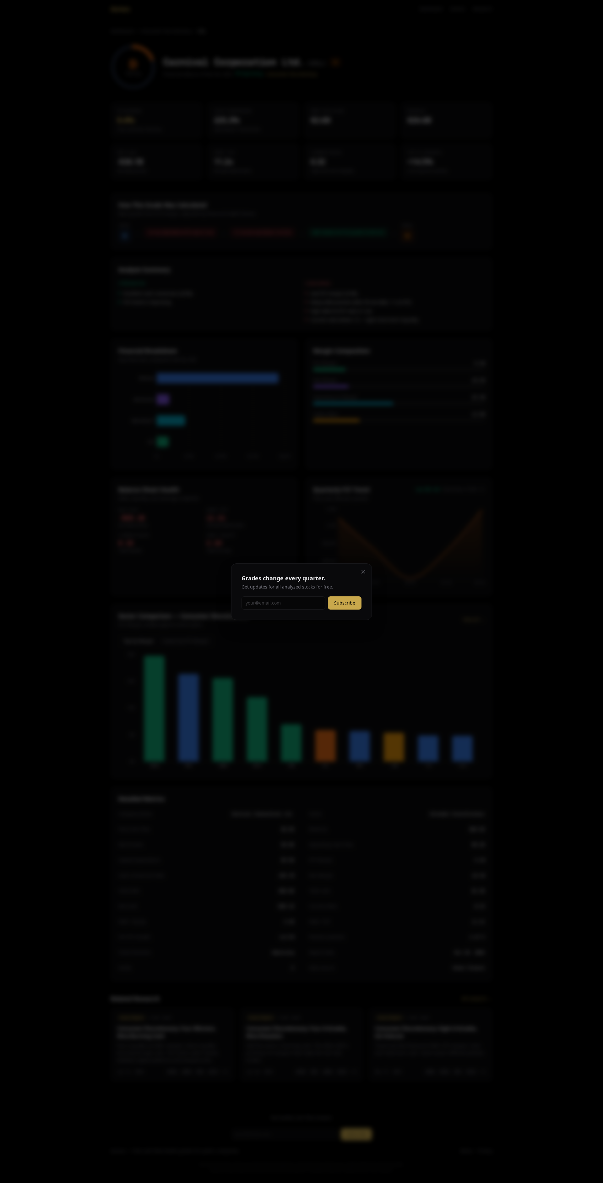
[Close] (363, 572)
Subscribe (344, 603)
